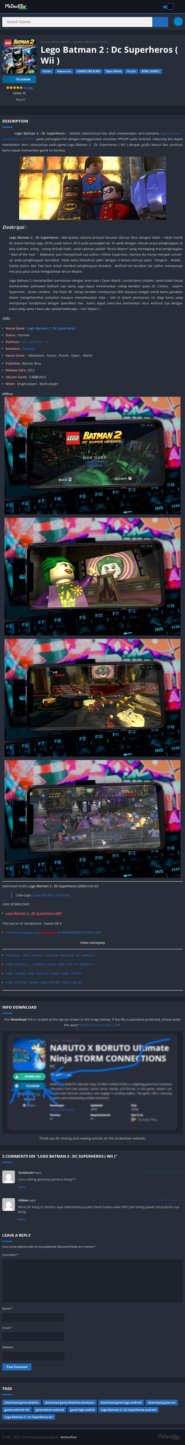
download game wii (162, 1402)
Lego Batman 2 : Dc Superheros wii (29, 1417)
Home (45, 42)
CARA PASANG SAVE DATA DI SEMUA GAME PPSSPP (43, 973)
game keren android (50, 1410)
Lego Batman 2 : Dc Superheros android (128, 1410)
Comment (10, 1255)
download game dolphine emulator (69, 1402)
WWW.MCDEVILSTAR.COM (99, 1025)
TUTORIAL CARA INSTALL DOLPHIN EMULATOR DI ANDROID (50, 955)
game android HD (17, 1410)
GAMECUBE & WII (85, 42)
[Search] (160, 22)
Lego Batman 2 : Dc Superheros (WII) (33, 913)
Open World (113, 71)
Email (7, 1328)
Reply (22, 1187)
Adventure (64, 71)
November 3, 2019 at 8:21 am (164, 1172)
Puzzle (131, 71)
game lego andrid (82, 1410)
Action (104, 42)
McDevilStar (69, 1437)
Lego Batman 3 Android (51, 895)
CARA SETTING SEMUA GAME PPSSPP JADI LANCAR (43, 982)
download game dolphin (22, 1402)
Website (7, 1347)
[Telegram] (178, 21)
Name (7, 1308)
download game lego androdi (121, 1402)
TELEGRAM (23, 79)
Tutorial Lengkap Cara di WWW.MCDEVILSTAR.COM (53, 932)
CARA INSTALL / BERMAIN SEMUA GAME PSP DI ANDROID (49, 964)
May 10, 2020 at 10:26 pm (166, 1200)
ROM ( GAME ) (61, 42)
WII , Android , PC (35, 342)
